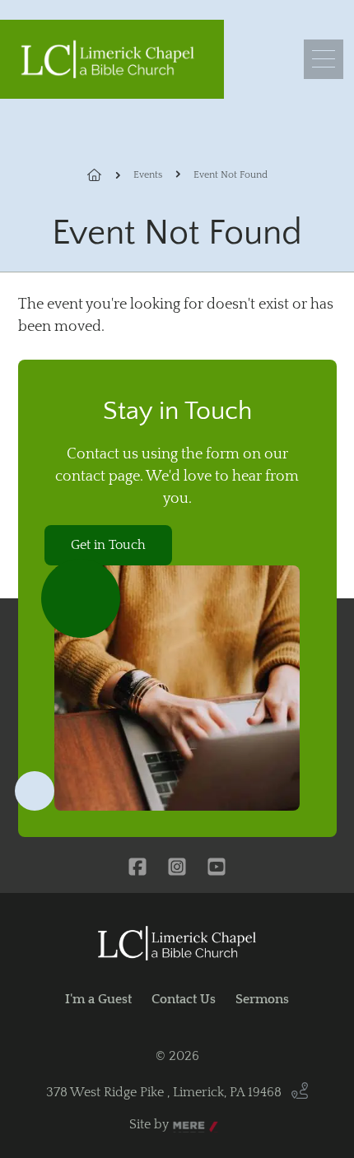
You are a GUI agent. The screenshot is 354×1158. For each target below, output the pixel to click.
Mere (188, 1125)
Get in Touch (108, 544)
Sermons (262, 999)
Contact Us (183, 999)
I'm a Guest (98, 999)
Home (103, 175)
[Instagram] (177, 868)
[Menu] (323, 59)
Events (147, 175)
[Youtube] (216, 868)
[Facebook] (137, 868)
